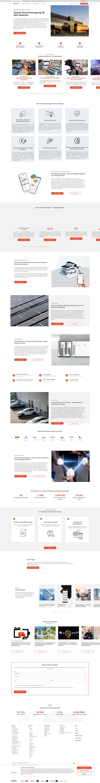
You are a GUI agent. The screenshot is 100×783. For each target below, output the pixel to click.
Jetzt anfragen (20, 359)
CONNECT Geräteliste (33, 736)
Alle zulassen (84, 767)
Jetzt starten (50, 547)
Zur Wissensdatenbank (33, 567)
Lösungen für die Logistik (16, 742)
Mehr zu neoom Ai (75, 193)
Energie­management (15, 741)
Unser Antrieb (46, 727)
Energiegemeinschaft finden (38, 476)
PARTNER (61, 725)
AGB (38, 776)
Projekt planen (57, 323)
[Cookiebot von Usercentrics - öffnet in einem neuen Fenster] (13, 781)
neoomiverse (16, 640)
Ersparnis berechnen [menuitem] (84, 3)
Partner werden (62, 727)
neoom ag (43, 687)
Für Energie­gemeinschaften (16, 746)
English (76, 764)
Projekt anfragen (19, 33)
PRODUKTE (31, 725)
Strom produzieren (15, 728)
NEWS (76, 725)
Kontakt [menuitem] (70, 3)
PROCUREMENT (78, 740)
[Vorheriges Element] (17, 93)
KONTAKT (77, 733)
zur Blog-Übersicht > (50, 623)
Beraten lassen (20, 282)
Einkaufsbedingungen (29, 765)
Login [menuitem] (78, 3)
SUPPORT (77, 730)
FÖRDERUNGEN (78, 738)
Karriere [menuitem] (74, 3)
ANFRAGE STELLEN (78, 735)
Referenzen (37, 640)
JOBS (76, 728)
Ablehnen (84, 773)
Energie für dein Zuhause (26, 3)
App (29, 727)
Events (45, 734)
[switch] (37, 781)
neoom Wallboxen (75, 423)
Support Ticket (30, 564)
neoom (45, 732)
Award (45, 736)
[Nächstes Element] (83, 93)
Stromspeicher (31, 743)
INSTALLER (31, 737)
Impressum (22, 765)
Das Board (46, 731)
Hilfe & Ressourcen (36, 3)
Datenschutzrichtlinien (34, 687)
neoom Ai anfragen (57, 193)
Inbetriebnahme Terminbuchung (65, 732)
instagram (21, 640)
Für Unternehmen (14, 736)
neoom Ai (31, 733)
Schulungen (62, 728)
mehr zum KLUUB (28, 471)
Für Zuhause (13, 727)
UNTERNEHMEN (47, 725)
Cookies (35, 765)
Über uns (43, 3)
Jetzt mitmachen (20, 476)
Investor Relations (47, 733)
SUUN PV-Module (75, 323)
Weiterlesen (17, 651)
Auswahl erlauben (84, 770)
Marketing (61, 731)
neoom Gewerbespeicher (38, 359)
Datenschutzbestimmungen (29, 776)
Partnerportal (62, 733)
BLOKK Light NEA (33, 747)
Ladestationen (31, 753)
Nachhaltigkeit (46, 729)
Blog (12, 640)
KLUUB (31, 728)
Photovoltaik (31, 739)
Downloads (62, 729)
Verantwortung (47, 728)
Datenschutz (14, 765)
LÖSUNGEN (13, 725)
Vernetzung (31, 732)
